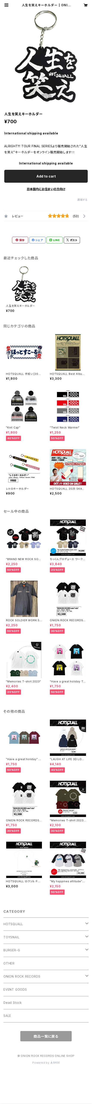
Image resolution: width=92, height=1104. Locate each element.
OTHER (9, 963)
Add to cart (46, 176)
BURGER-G (11, 950)
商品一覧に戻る (46, 1036)
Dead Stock (12, 1002)
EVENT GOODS (15, 989)
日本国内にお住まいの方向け (46, 189)
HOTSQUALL (13, 924)
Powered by (41, 1062)
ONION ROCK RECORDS (21, 976)
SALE (7, 1015)
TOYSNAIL (11, 937)
